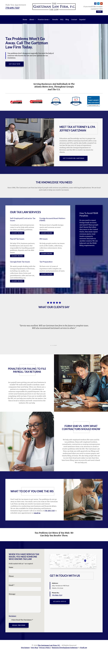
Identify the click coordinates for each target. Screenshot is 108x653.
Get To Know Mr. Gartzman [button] (73, 158)
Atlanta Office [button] (59, 601)
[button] (6, 330)
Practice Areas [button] (43, 19)
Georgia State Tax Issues (20, 262)
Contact (74, 19)
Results (55, 19)
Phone (11, 576)
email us (37, 513)
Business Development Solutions (65, 648)
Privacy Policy (45, 648)
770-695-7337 (12, 7)
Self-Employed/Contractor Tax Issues (22, 219)
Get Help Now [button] (14, 64)
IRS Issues (43, 239)
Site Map (34, 648)
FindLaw (83, 648)
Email (11, 585)
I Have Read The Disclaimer (22, 620)
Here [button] (99, 11)
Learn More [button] (17, 233)
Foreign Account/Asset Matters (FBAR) (52, 219)
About (31, 19)
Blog (67, 19)
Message (12, 594)
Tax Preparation (45, 262)
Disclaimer (12, 616)
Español (82, 19)
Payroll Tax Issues (17, 239)
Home (25, 19)
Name (11, 567)
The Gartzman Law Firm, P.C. (49, 645)
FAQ (61, 19)
